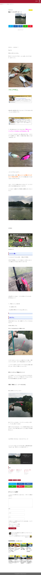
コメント (10, 498)
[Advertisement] (24, 38)
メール (9, 512)
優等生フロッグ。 (19, 469)
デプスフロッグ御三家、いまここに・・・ (27, 470)
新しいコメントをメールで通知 (14, 524)
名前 (9, 508)
